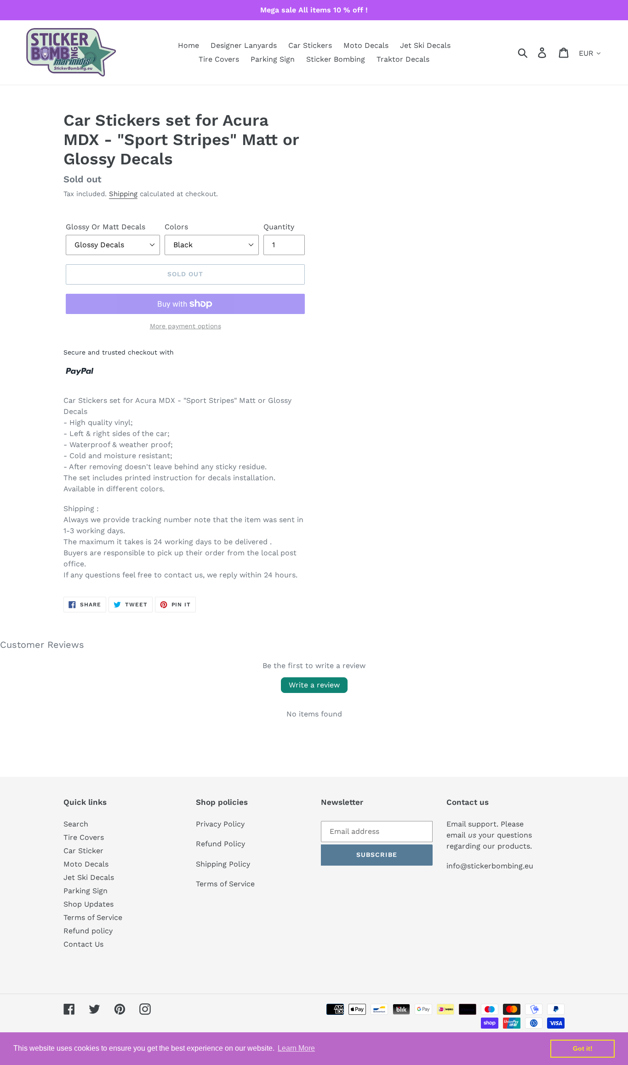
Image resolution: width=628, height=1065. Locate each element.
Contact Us (83, 944)
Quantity (278, 226)
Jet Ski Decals (88, 877)
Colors (176, 226)
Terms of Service (92, 917)
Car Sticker (83, 850)
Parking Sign (85, 890)
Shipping (123, 194)
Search (75, 824)
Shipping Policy (223, 864)
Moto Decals (85, 864)
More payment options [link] (185, 326)
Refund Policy (220, 843)
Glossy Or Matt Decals (105, 226)
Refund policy (88, 930)
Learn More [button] (296, 1048)
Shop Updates (88, 904)
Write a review (314, 685)
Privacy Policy (220, 824)
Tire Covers (83, 837)
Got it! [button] (583, 1048)
